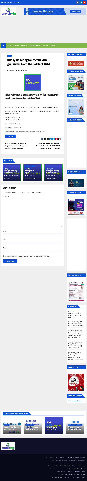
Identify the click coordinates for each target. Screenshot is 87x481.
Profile (78, 468)
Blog (68, 457)
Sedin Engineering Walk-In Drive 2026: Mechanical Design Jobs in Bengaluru (76, 323)
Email (5, 240)
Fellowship (24, 45)
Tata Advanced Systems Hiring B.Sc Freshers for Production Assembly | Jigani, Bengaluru (75, 344)
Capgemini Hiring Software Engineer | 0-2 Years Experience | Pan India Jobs (75, 314)
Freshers (28, 165)
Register (83, 468)
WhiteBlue (49, 424)
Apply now (10, 136)
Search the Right (76, 471)
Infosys (9, 55)
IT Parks (73, 466)
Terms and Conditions (57, 477)
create (52, 460)
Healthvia (56, 466)
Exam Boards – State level (54, 463)
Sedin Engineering (30, 424)
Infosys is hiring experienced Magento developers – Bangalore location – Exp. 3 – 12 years (16, 145)
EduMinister (58, 460)
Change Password (74, 457)
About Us (52, 457)
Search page (69, 471)
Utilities (45, 45)
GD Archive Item (81, 463)
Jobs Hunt (82, 466)
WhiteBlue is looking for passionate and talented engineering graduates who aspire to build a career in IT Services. (75, 333)
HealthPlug (53, 45)
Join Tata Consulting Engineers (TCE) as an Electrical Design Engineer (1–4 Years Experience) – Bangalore (75, 355)
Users (65, 477)
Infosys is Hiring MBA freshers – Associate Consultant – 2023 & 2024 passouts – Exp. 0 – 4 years (48, 145)
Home (47, 457)
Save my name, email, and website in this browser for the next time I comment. (27, 256)
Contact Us (82, 457)
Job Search (82, 477)
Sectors (83, 471)
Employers (64, 460)
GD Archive (73, 463)
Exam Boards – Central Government (76, 460)
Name (5, 231)
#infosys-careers (22, 70)
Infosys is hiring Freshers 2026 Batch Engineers (11, 172)
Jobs (8, 45)
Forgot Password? (66, 463)
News (61, 468)
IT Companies (67, 466)
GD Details (50, 466)
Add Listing (62, 457)
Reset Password (61, 471)
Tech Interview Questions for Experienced (65, 474)
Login (57, 468)
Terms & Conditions (80, 474)
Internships (28, 168)
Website (5, 248)
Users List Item (70, 477)
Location (52, 468)
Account (57, 457)
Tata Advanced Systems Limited (75, 424)
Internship (16, 45)
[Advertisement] (43, 30)
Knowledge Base (34, 45)
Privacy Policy (72, 468)
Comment (6, 196)
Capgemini (7, 424)
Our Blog (66, 468)
